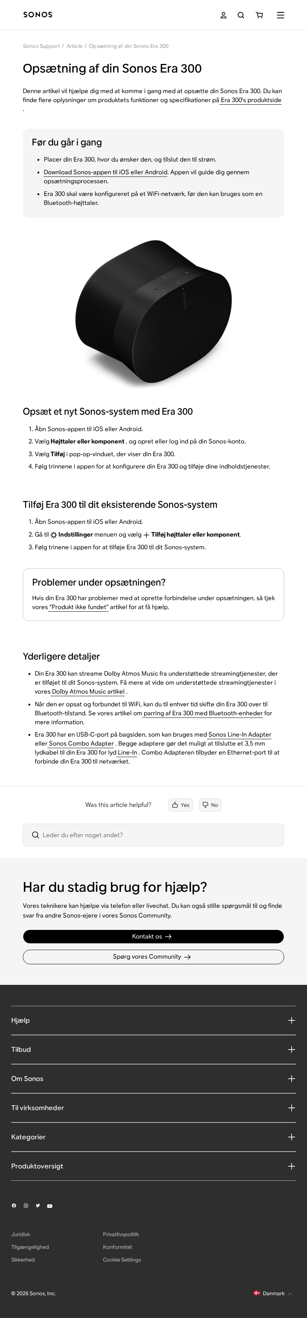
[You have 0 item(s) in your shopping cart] (259, 15)
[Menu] (280, 15)
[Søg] (241, 15)
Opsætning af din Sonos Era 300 (128, 46)
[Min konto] (224, 15)
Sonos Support (41, 46)
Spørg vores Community (147, 957)
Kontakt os (147, 936)
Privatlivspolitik (121, 1234)
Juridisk (20, 1234)
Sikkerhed (23, 1259)
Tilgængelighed (30, 1247)
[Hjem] (38, 15)
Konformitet (117, 1247)
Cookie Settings (122, 1259)
